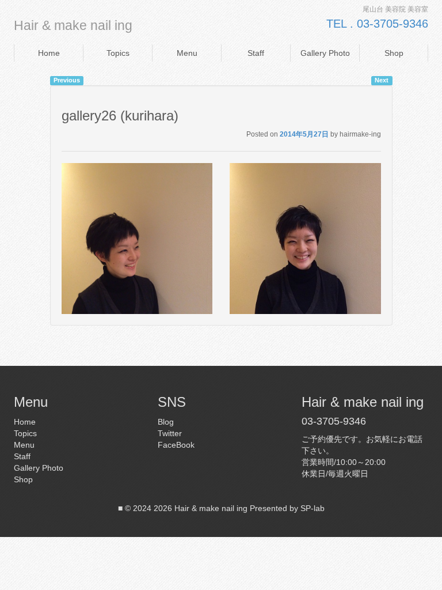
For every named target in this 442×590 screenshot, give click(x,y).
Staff (255, 53)
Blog (166, 421)
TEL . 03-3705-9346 (377, 23)
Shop (393, 53)
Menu (187, 53)
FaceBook (176, 444)
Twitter (170, 433)
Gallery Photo (325, 53)
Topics (117, 53)
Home (49, 53)
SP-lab (312, 508)
